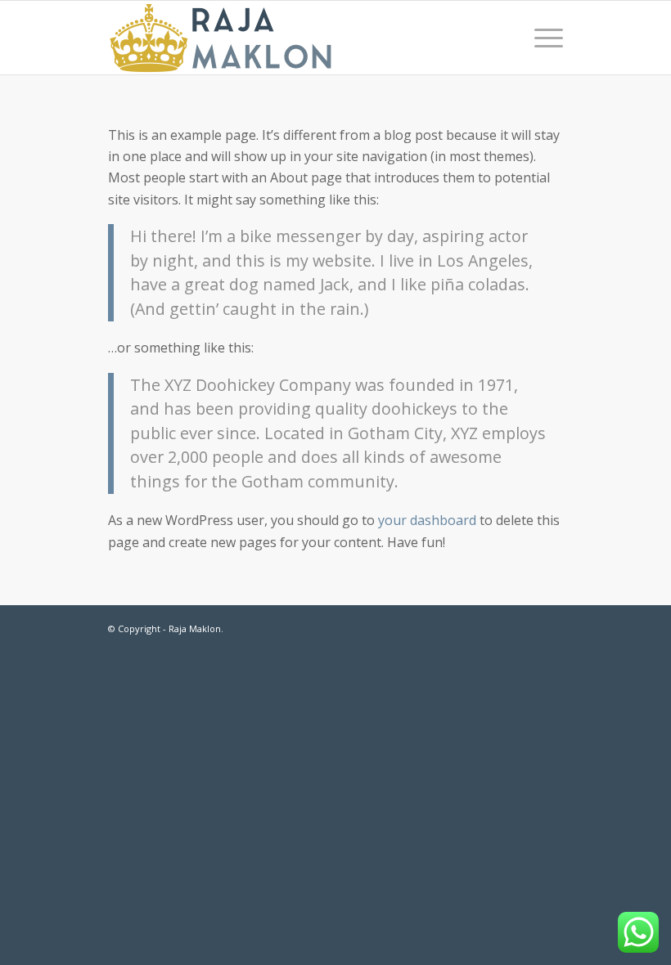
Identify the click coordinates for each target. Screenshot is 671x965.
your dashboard (427, 520)
